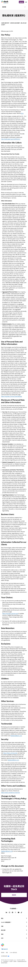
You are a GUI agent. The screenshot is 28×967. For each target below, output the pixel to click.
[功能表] (26, 2)
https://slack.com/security (10, 753)
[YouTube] (18, 912)
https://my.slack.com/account (10, 613)
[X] (15, 912)
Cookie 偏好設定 (13, 952)
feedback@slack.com (16, 735)
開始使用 (21, 2)
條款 (7, 952)
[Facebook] (12, 912)
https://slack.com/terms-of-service (10, 792)
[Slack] (4, 2)
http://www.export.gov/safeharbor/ (10, 139)
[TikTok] (21, 912)
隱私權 (2, 952)
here (22, 113)
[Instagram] (9, 912)
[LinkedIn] (6, 912)
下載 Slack (3, 949)
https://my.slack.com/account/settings (11, 396)
